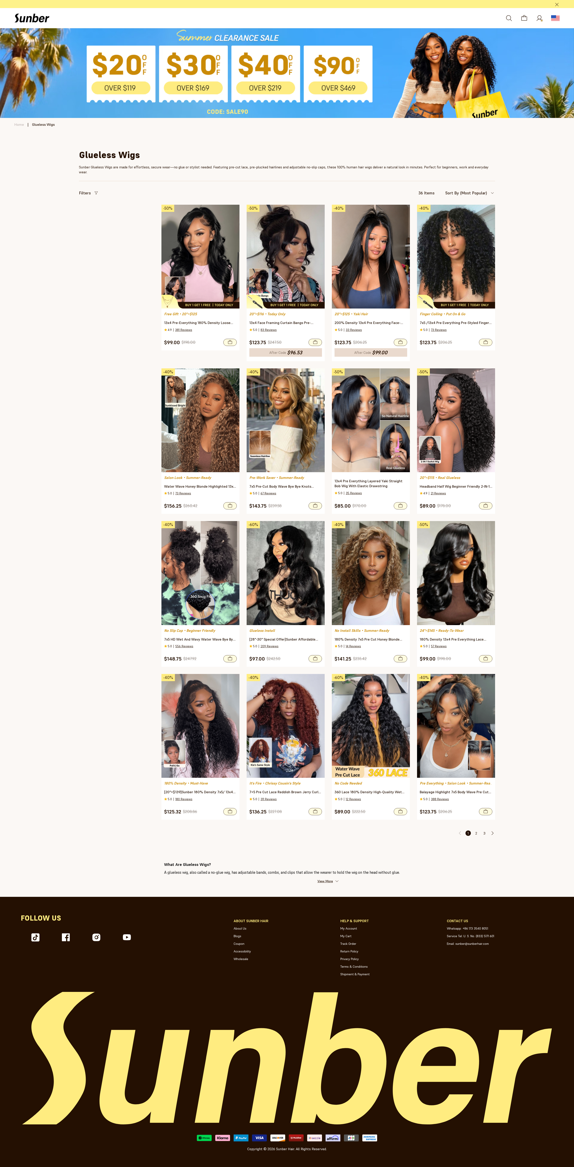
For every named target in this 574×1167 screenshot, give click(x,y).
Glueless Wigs (43, 124)
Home (19, 124)
